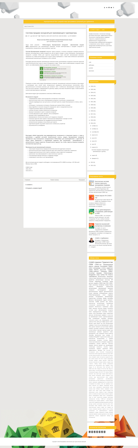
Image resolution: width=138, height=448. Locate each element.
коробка (107, 328)
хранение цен (92, 365)
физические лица (100, 335)
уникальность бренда (103, 412)
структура (99, 408)
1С (112, 335)
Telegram (99, 368)
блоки (90, 311)
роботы (104, 405)
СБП (102, 372)
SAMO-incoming (63, 36)
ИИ (112, 350)
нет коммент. (72, 36)
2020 (92, 104)
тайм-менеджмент (102, 310)
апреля (94, 147)
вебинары (91, 65)
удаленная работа (108, 348)
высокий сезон (99, 355)
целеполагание (99, 365)
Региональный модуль (93, 372)
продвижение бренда (99, 402)
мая (93, 144)
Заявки (107, 284)
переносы (107, 393)
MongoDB (96, 336)
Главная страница (54, 179)
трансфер (91, 335)
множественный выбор (108, 387)
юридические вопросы (94, 415)
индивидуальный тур (102, 382)
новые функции (97, 278)
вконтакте (91, 70)
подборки (110, 295)
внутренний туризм (100, 375)
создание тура (110, 362)
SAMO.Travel (91, 368)
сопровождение (105, 320)
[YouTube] (104, 7)
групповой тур (106, 355)
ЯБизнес (111, 372)
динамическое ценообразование (105, 378)
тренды (100, 363)
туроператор (93, 276)
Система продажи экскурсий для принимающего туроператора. (51, 33)
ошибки (100, 360)
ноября (94, 125)
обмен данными (93, 308)
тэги (97, 410)
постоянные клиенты (107, 278)
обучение (95, 293)
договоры (96, 328)
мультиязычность (97, 341)
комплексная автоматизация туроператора (101, 303)
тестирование (99, 296)
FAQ (104, 367)
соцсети (91, 278)
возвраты (91, 328)
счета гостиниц (109, 408)
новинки (96, 266)
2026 (92, 86)
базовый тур (99, 326)
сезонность (99, 346)
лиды (98, 274)
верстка (93, 375)
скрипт (95, 310)
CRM (91, 264)
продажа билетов (93, 345)
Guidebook (91, 336)
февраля (94, 158)
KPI (112, 367)
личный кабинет (93, 330)
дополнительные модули (96, 291)
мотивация (105, 281)
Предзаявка (110, 276)
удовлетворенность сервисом (106, 410)
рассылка (103, 269)
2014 (92, 123)
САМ (100, 372)
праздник (105, 397)
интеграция (103, 266)
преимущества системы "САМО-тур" (97, 398)
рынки (108, 405)
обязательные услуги (93, 392)
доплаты (111, 355)
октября (94, 128)
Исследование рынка (93, 351)
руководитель (92, 333)
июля (93, 138)
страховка (95, 408)
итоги (104, 295)
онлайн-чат (101, 392)
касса (112, 383)
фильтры (91, 315)
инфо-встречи (110, 382)
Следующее (27, 179)
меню (94, 387)
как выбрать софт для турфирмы (102, 383)
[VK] (106, 7)
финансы (91, 300)
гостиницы (99, 298)
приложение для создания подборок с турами (99, 400)
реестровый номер (93, 405)
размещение (105, 402)
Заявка (105, 298)
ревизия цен (102, 345)
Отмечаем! (102, 351)
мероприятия (99, 387)
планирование (96, 318)
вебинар (111, 326)
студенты (104, 408)
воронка (111, 301)
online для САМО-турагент (103, 321)
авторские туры (92, 373)
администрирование (108, 316)
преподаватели (110, 398)
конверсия (91, 289)
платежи (91, 281)
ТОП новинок (106, 372)
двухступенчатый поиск (102, 377)
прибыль (104, 362)
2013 (92, 162)
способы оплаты (108, 346)
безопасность (98, 306)
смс (106, 407)
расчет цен (98, 320)
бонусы (110, 274)
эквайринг (107, 365)
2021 (92, 101)
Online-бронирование (94, 295)
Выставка (108, 350)
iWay (110, 368)
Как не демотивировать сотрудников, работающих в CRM (104, 211)
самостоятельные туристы (94, 407)
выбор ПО (104, 274)
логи (99, 358)
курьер (96, 358)
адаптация (100, 353)
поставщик (100, 362)
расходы (90, 403)
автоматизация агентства (103, 279)
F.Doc (95, 321)
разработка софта (108, 331)
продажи (99, 273)
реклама (91, 296)
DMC (104, 350)
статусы (90, 408)
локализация (106, 385)
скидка (104, 313)
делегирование (92, 378)
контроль (110, 311)
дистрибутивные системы (94, 380)
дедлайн (111, 377)
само (112, 405)
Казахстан (105, 370)
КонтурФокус (110, 370)
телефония (101, 284)
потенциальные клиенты (106, 293)
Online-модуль (108, 273)
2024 (92, 92)
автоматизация (102, 276)
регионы (94, 403)
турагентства (109, 286)
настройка (110, 298)
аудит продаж (102, 373)
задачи (105, 300)
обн (112, 390)
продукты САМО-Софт (46, 36)
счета (111, 320)
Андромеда (98, 281)
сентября (94, 132)
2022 (92, 98)
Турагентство (107, 262)
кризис (111, 328)
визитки (94, 355)
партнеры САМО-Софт (108, 360)
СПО (104, 323)
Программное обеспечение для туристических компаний (73, 441)
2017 (92, 114)
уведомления (110, 363)
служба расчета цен (101, 301)
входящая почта (109, 375)
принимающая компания (95, 331)
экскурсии (55, 36)
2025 (92, 89)
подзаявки (103, 318)
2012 (92, 165)
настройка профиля (93, 360)
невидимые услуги (109, 388)
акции (97, 373)
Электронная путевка (93, 353)
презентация (110, 397)
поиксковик (95, 362)
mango (93, 370)
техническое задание (95, 348)
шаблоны (91, 321)
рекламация (99, 313)
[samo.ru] (111, 7)
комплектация (92, 340)
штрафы (108, 335)
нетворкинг (104, 341)
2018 (92, 111)
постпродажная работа (105, 289)
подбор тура (110, 330)
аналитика (95, 284)
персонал (91, 362)
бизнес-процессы (109, 373)
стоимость (91, 363)
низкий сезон (92, 390)
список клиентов (109, 333)
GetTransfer (108, 367)
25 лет (94, 367)
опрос (105, 392)
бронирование (98, 300)
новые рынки (99, 390)
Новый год (99, 323)
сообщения (101, 333)
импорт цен (110, 336)
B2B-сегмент (99, 367)
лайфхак (101, 385)
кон (98, 385)
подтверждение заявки (97, 395)
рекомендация (109, 345)
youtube (91, 68)
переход (104, 330)
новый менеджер (106, 390)
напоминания (110, 358)
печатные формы (102, 308)
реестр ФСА (110, 403)
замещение (95, 382)
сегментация (92, 346)
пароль (103, 393)
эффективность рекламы (95, 350)
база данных (92, 326)
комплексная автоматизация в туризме (101, 338)
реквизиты (100, 405)
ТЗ (100, 336)
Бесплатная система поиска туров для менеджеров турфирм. (102, 183)
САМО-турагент (95, 262)
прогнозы (110, 343)
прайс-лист (104, 343)
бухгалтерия (105, 326)
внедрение (92, 274)
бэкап (90, 375)
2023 (92, 95)
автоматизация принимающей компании (101, 288)
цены (104, 365)
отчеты (103, 268)
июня (93, 141)
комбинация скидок (108, 306)
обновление (100, 286)
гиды (95, 377)
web (108, 305)
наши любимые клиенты (98, 388)
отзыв (94, 313)
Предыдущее (82, 179)
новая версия (93, 269)
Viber (107, 368)
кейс (90, 318)
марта (93, 155)
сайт (90, 62)
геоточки (90, 377)
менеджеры (97, 268)
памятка (100, 393)
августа (94, 135)
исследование (92, 383)
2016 (92, 117)
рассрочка (111, 402)
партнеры (99, 330)
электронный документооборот (97, 305)
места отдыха (104, 358)
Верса (101, 370)
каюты (90, 385)
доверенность (103, 380)
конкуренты (102, 328)
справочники (110, 313)
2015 (92, 120)
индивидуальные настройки (100, 311)
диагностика (104, 336)
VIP (102, 368)
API (112, 279)
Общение (104, 271)
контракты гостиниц (102, 340)
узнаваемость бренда (93, 412)
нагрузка (90, 388)
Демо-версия (29, 93)
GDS (107, 283)
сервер (102, 407)
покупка (98, 343)
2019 (92, 107)
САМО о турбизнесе (101, 238)
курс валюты (91, 358)
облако (90, 313)
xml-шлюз (98, 370)
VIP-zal (104, 368)
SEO (96, 368)
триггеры (104, 363)
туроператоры (92, 410)
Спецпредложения (109, 351)
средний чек (110, 407)
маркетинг (110, 268)
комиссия (94, 385)
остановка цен (95, 393)
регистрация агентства (102, 403)
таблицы (96, 363)
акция (104, 353)
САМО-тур (98, 264)
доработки (91, 279)
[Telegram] (109, 7)
